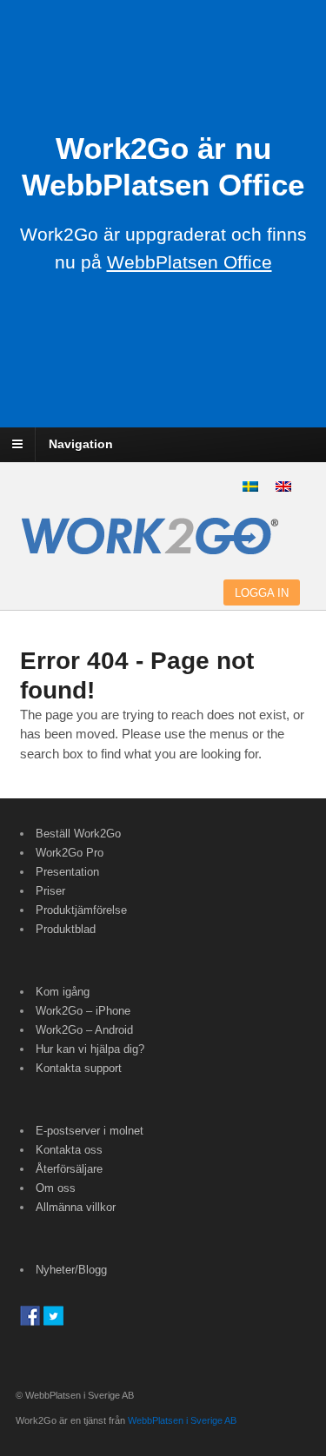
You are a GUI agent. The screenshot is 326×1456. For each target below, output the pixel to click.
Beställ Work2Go (78, 833)
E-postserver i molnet (89, 1130)
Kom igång (63, 991)
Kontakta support (79, 1068)
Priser (50, 890)
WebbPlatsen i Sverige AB (182, 1420)
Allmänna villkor (76, 1207)
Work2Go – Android (84, 1029)
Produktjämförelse (81, 910)
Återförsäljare (69, 1168)
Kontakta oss (69, 1149)
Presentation (67, 871)
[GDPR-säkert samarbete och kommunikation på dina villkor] (150, 546)
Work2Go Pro (69, 852)
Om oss (56, 1188)
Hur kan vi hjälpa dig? (90, 1049)
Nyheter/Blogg (71, 1269)
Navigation (81, 444)
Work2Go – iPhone (83, 1010)
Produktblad (66, 929)
